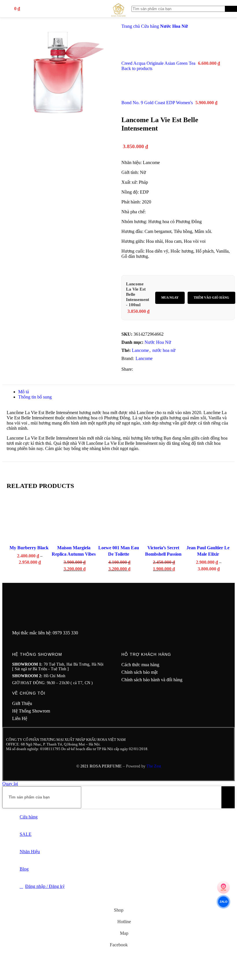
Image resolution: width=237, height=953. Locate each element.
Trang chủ (131, 26)
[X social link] (143, 369)
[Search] (231, 9)
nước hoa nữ (163, 350)
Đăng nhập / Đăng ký (45, 886)
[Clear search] (220, 8)
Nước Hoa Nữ (174, 26)
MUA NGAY (170, 297)
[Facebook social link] (136, 369)
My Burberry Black (29, 547)
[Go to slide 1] (19, 578)
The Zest (153, 766)
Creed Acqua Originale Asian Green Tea (159, 63)
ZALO (223, 902)
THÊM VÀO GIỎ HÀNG (211, 297)
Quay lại (10, 783)
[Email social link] (150, 369)
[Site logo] (118, 18)
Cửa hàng (150, 26)
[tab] (23, 391)
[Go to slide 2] (25, 578)
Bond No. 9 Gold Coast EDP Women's (157, 102)
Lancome (140, 350)
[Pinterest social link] (157, 369)
